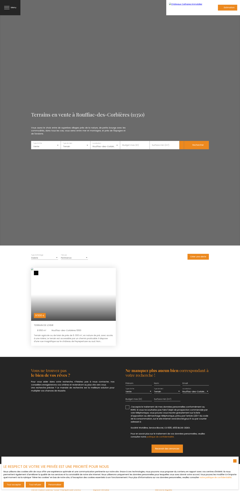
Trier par (64, 255)
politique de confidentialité (160, 436)
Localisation (96, 143)
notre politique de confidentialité (216, 477)
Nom (156, 383)
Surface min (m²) (160, 145)
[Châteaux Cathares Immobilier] (186, 7)
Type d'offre (37, 143)
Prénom (129, 383)
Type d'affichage (37, 255)
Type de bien (67, 143)
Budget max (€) (130, 145)
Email (185, 383)
